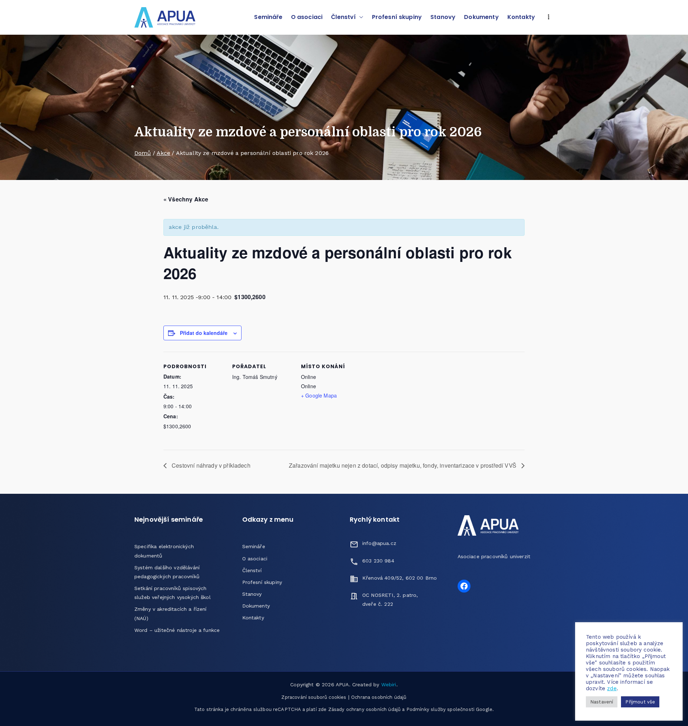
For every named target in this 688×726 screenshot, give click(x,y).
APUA (342, 684)
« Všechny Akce (185, 199)
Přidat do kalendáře (204, 332)
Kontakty (521, 17)
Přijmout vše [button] (640, 702)
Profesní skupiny (397, 17)
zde (611, 688)
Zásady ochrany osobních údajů (364, 709)
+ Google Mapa (319, 395)
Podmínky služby (426, 709)
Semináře (268, 17)
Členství (343, 17)
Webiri (388, 684)
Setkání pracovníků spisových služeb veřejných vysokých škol (172, 592)
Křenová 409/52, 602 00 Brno (399, 578)
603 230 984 (378, 561)
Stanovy (442, 17)
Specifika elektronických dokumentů (164, 551)
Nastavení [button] (601, 702)
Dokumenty (481, 17)
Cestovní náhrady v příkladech (210, 465)
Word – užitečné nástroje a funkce (177, 630)
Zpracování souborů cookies (313, 697)
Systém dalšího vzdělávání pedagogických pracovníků (167, 572)
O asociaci (307, 17)
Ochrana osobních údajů (379, 697)
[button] (359, 17)
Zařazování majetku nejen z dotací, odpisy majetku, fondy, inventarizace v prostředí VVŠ (403, 465)
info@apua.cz (379, 543)
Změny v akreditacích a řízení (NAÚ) (170, 613)
